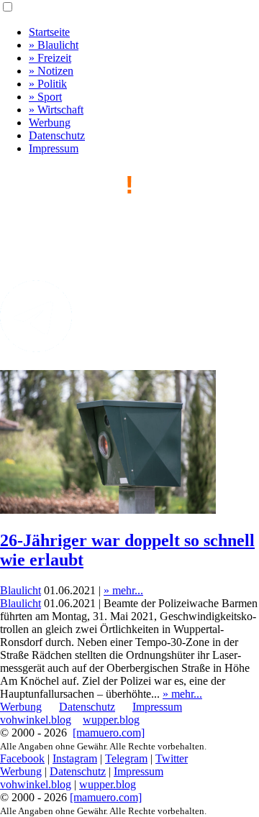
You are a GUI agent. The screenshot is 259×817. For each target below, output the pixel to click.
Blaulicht (20, 590)
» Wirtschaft (56, 109)
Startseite (49, 32)
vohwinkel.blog (35, 720)
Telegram (126, 758)
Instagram (75, 758)
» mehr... (123, 590)
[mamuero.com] (109, 732)
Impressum (53, 148)
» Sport (45, 97)
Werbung (50, 122)
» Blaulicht (53, 45)
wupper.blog (111, 720)
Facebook (22, 758)
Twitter (171, 758)
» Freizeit (50, 58)
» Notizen (51, 71)
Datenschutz (57, 135)
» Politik (48, 84)
